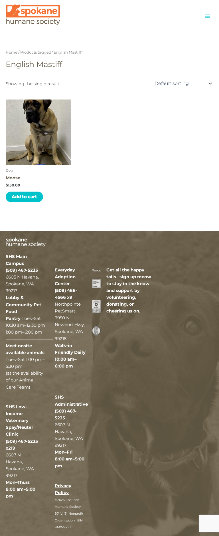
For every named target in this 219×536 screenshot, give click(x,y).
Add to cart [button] (24, 196)
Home (11, 52)
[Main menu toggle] (207, 16)
